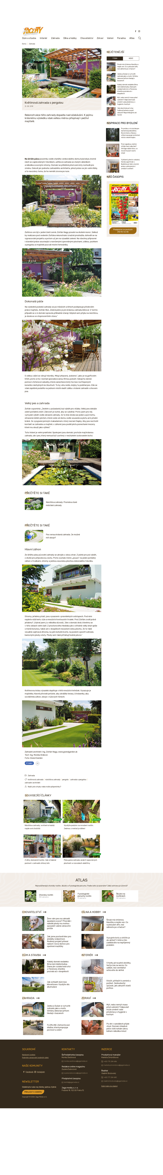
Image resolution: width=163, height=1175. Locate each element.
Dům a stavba (29, 38)
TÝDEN (114, 58)
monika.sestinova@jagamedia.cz (75, 1061)
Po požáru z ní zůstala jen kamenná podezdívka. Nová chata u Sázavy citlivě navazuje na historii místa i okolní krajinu (130, 133)
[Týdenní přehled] (37, 763)
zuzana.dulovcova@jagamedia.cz (76, 1073)
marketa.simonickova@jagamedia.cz (117, 1065)
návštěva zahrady (52, 780)
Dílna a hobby (70, 38)
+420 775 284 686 (110, 1061)
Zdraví (100, 38)
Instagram (41, 1072)
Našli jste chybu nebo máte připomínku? (44, 787)
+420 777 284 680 (110, 1077)
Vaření (110, 38)
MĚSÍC (131, 58)
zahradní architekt (32, 783)
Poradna (121, 38)
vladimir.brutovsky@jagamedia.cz (115, 1081)
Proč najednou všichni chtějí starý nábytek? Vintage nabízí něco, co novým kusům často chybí (129, 148)
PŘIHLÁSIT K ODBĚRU (33, 1092)
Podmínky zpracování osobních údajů (35, 1058)
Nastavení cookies (28, 1055)
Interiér (43, 38)
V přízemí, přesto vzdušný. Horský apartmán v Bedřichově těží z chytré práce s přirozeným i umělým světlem (130, 164)
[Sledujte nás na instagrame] (139, 31)
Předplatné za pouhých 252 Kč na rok (123, 230)
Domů (24, 44)
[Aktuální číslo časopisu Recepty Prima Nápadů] (123, 226)
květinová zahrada (35, 780)
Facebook (29, 1072)
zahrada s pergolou (78, 780)
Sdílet (30, 763)
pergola (65, 780)
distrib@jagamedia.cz (71, 1082)
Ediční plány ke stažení (109, 1086)
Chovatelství (86, 38)
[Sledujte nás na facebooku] (135, 31)
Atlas (132, 38)
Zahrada (55, 38)
